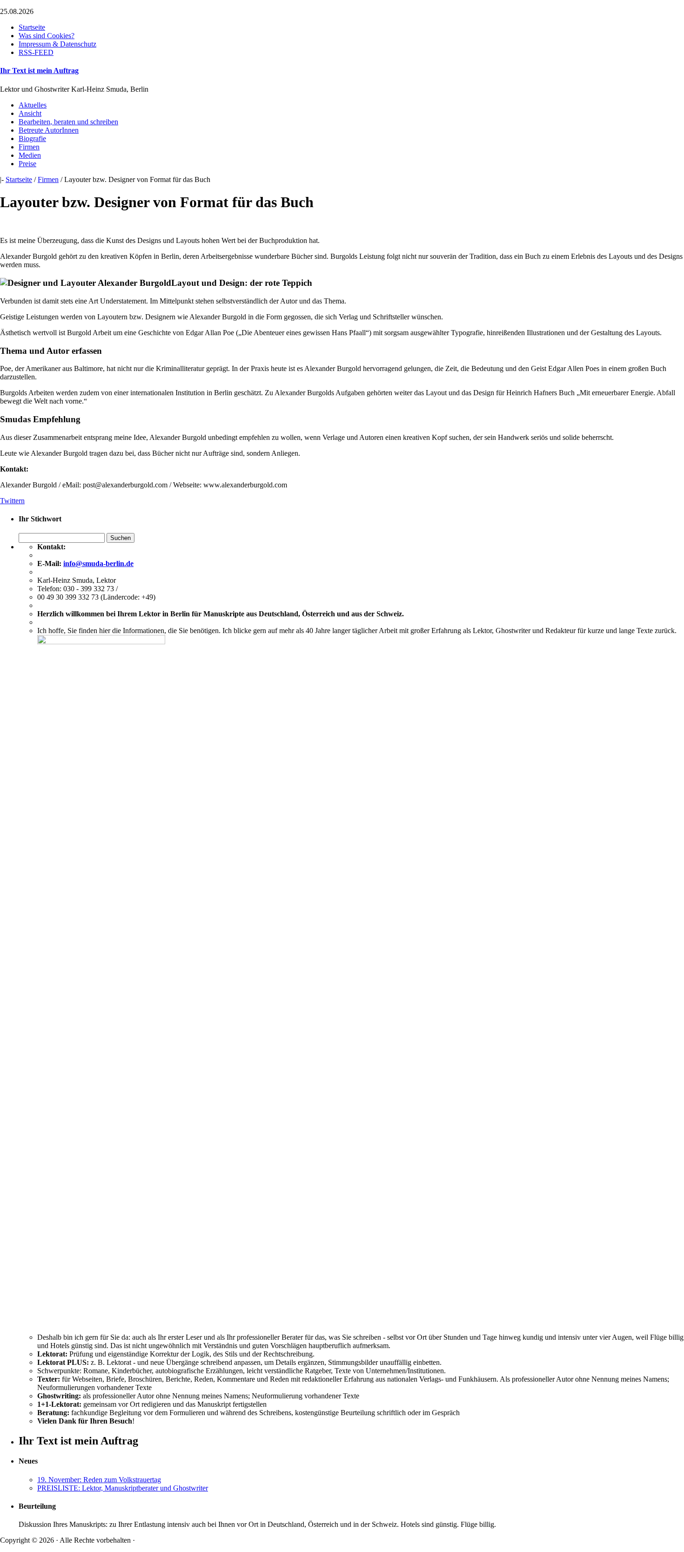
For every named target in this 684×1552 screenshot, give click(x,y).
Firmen (29, 147)
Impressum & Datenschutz (57, 44)
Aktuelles (33, 105)
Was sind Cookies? (46, 36)
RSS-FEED (36, 52)
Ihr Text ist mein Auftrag (39, 70)
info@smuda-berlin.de (98, 563)
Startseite (32, 27)
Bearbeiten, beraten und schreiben (68, 122)
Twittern (12, 501)
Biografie (32, 138)
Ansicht (30, 113)
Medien (30, 155)
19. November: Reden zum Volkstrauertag (99, 1480)
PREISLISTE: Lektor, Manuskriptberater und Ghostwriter (122, 1488)
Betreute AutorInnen (49, 130)
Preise (27, 164)
